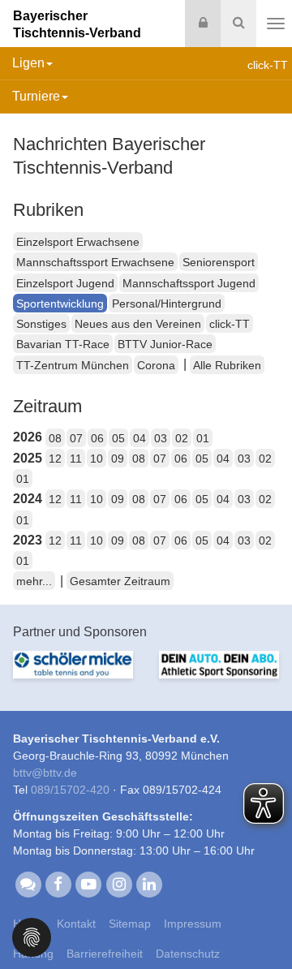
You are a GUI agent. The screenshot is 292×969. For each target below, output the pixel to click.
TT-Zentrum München (72, 365)
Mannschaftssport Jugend (189, 283)
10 (96, 458)
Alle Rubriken (227, 365)
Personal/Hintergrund (166, 303)
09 (117, 458)
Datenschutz (188, 953)
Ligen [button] (28, 63)
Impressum (192, 923)
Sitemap (130, 923)
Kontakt (76, 923)
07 (76, 438)
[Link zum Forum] (28, 882)
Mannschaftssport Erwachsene (95, 262)
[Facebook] (58, 882)
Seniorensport (218, 262)
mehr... (34, 581)
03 (160, 438)
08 (55, 438)
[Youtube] (89, 882)
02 (181, 438)
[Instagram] (119, 882)
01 (202, 438)
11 (76, 458)
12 (55, 458)
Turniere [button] (36, 96)
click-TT (229, 323)
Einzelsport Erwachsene (78, 241)
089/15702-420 (70, 789)
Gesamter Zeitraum (120, 581)
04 (139, 438)
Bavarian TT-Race (63, 344)
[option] (73, 674)
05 (118, 438)
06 (97, 438)
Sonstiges (41, 323)
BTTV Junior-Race (165, 344)
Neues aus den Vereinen (138, 323)
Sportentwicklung (60, 303)
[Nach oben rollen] (259, 923)
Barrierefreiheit (105, 953)
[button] (31, 936)
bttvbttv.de (45, 772)
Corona (156, 365)
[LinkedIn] (149, 882)
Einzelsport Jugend (65, 283)
